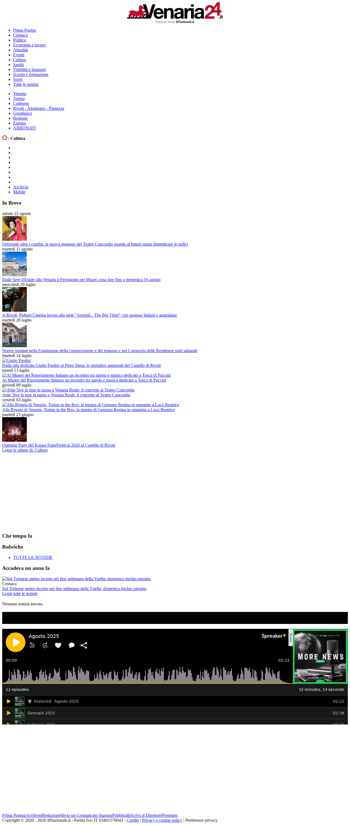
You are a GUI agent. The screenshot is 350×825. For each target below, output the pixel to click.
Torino (19, 98)
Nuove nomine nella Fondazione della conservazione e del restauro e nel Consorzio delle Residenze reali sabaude (99, 350)
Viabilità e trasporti (29, 69)
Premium (169, 815)
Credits (133, 820)
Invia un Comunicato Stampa (86, 815)
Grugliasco (22, 113)
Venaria (19, 93)
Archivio (20, 187)
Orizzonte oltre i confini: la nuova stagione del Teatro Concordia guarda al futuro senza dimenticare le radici (95, 244)
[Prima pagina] (4, 138)
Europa (19, 123)
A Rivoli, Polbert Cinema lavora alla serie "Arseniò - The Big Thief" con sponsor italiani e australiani (89, 315)
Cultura (19, 59)
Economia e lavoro (29, 45)
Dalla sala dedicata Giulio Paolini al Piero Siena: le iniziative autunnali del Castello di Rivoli (81, 365)
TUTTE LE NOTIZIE (32, 557)
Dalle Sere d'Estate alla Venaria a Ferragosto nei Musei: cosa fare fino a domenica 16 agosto (81, 279)
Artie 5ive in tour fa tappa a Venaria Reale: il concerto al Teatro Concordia (66, 395)
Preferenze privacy (201, 820)
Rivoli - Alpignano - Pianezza (38, 108)
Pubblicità (121, 815)
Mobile (19, 192)
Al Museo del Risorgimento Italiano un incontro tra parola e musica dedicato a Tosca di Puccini (84, 380)
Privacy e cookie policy (162, 820)
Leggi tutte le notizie (19, 593)
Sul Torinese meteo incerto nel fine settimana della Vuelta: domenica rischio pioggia (74, 588)
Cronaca (20, 35)
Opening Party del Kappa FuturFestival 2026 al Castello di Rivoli (58, 445)
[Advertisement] (43, 492)
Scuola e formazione (30, 74)
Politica (19, 40)
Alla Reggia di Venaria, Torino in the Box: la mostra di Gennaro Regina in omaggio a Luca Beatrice (88, 409)
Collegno (21, 103)
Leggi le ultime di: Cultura (25, 450)
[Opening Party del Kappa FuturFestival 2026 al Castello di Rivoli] (14, 440)
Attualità (20, 50)
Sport (17, 79)
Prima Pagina (24, 30)
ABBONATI (24, 128)
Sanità (18, 64)
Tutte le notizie (26, 84)
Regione (20, 118)
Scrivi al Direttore (145, 815)
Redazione (51, 815)
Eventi (18, 54)
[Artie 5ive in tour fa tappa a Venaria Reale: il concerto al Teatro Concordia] (68, 390)
